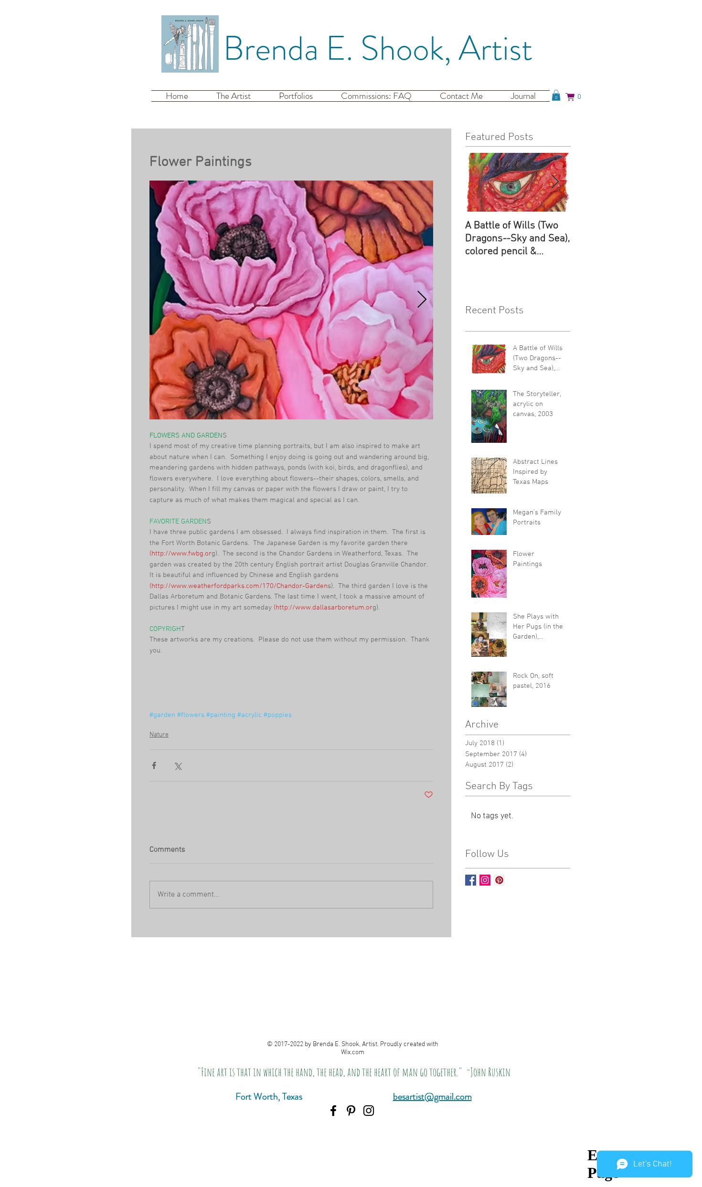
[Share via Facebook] (154, 765)
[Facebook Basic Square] (470, 880)
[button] (556, 95)
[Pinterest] (351, 1110)
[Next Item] (555, 182)
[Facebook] (333, 1110)
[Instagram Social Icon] (484, 880)
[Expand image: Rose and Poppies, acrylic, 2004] (291, 300)
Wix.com (352, 1052)
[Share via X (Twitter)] (177, 765)
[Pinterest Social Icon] (499, 880)
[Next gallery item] (421, 300)
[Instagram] (369, 1110)
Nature (159, 735)
